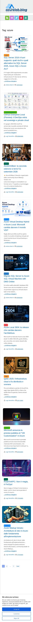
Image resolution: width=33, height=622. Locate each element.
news (6, 55)
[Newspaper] (12, 18)
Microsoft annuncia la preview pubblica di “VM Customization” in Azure (14, 433)
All (6, 325)
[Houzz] (7, 18)
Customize (16, 614)
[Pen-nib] (16, 18)
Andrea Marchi (10, 85)
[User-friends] (26, 18)
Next (18, 566)
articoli (7, 428)
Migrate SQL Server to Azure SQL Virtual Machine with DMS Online (16, 279)
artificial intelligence (10, 112)
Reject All (16, 618)
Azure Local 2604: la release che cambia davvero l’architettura (16, 330)
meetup (7, 525)
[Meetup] (21, 18)
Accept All (16, 609)
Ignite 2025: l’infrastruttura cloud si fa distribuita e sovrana (15, 381)
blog (6, 163)
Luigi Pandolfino (10, 136)
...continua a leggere (10, 81)
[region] (16, 608)
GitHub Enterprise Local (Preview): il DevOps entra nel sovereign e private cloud (16, 117)
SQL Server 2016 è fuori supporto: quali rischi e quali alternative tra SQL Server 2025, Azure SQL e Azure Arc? (16, 63)
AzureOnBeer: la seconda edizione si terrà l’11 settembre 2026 (15, 169)
